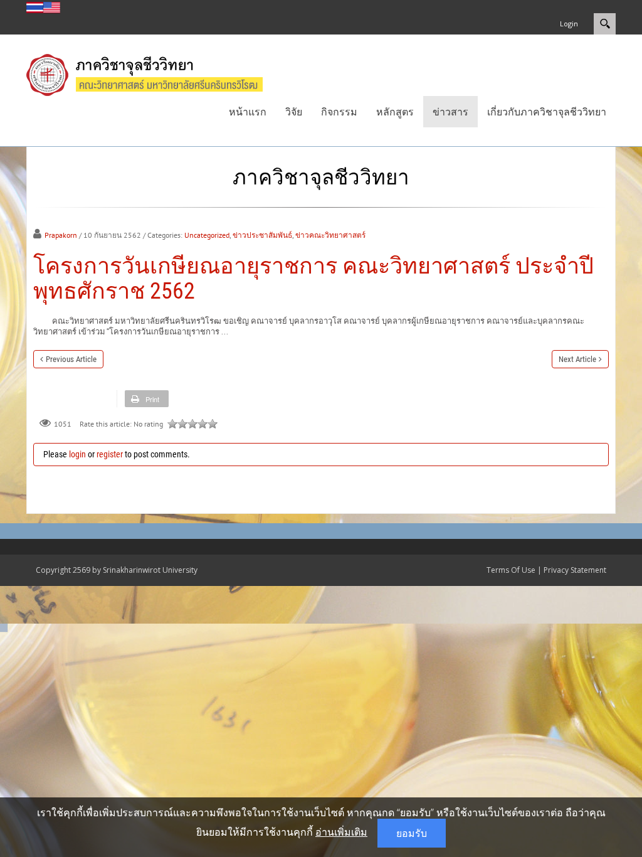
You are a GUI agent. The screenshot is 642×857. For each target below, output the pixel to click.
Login (569, 23)
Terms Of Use (511, 570)
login (77, 454)
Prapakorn (61, 235)
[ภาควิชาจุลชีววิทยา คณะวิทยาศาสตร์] (157, 73)
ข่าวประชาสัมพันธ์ (262, 235)
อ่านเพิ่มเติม (341, 832)
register (110, 454)
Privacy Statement (575, 570)
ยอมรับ (411, 833)
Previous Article (71, 359)
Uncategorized (206, 235)
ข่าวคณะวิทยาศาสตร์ (330, 235)
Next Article (577, 359)
